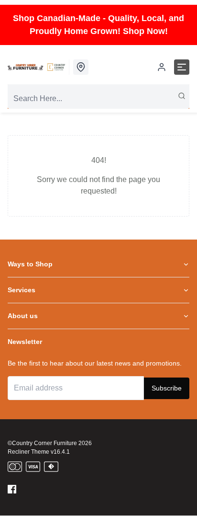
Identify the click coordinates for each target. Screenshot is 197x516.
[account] (161, 67)
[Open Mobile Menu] (181, 67)
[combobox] (98, 99)
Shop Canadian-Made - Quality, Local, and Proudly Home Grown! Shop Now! (98, 24)
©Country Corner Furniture (42, 443)
